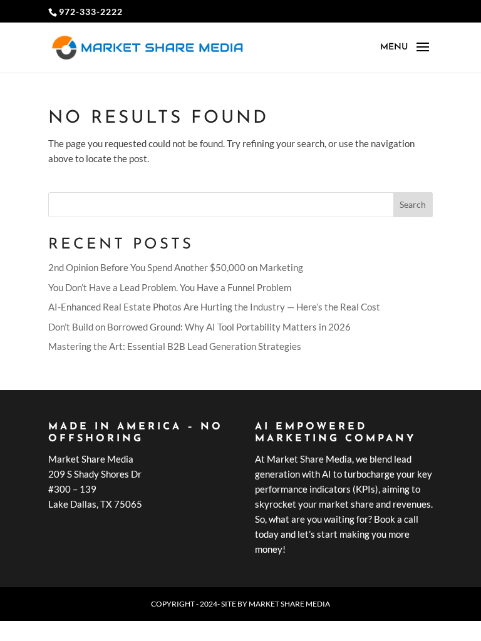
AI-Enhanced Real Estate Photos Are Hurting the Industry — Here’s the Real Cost (214, 306)
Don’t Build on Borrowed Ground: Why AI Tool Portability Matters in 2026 (199, 326)
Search (413, 204)
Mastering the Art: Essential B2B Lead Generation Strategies (174, 346)
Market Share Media (289, 603)
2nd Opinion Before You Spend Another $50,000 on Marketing (175, 267)
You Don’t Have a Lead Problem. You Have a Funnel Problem (169, 287)
